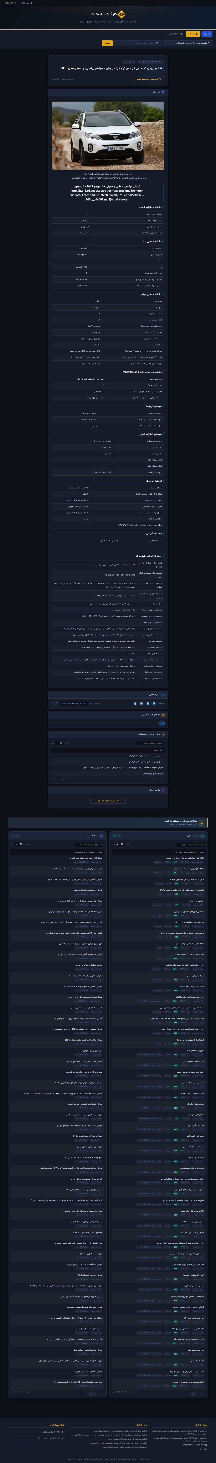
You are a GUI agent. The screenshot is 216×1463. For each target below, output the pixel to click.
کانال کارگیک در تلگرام (51, 1432)
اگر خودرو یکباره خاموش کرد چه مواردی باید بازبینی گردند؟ (78, 1082)
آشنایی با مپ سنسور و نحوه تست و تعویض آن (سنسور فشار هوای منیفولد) (71, 922)
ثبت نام (192, 33)
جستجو (107, 43)
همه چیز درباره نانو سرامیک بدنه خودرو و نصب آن (82, 1211)
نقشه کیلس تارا (197, 1360)
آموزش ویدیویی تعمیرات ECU (90, 1275)
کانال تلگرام (9, 3)
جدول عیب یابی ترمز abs (193, 1221)
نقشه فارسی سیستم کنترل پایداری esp (188, 1328)
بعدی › (193, 1394)
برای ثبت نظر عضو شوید (107, 800)
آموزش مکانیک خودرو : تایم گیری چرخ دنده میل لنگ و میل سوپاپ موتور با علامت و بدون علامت (63, 1093)
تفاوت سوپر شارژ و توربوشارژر (192, 1211)
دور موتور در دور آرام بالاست (192, 1093)
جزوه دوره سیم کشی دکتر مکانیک (190, 997)
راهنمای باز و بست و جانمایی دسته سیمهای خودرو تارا (182, 933)
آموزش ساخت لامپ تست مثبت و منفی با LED (83, 1040)
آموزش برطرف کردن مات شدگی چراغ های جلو (84, 1264)
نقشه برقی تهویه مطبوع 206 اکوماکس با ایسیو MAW (182, 890)
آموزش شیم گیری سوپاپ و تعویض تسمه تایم (83, 1114)
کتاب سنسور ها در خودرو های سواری (188, 1382)
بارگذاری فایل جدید (172, 33)
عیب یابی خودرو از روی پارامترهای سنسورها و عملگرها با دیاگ (77, 868)
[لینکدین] (141, 703)
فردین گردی (156, 905)
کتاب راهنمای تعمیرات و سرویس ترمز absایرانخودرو (182, 1179)
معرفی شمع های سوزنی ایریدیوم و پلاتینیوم (84, 1307)
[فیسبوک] (135, 703)
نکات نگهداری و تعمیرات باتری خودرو (188, 868)
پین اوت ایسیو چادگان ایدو (192, 1285)
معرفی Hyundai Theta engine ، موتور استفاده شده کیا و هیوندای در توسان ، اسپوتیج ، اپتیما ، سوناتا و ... (122, 767)
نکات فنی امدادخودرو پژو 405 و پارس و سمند (185, 858)
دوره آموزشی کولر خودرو (92, 1050)
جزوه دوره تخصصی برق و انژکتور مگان (188, 1339)
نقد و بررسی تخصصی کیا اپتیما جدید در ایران (146, 761)
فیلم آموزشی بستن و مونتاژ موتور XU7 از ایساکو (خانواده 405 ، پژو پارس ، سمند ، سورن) (66, 1200)
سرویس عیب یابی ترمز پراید (192, 1232)
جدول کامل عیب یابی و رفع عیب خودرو (86, 858)
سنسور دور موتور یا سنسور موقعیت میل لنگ (84, 1189)
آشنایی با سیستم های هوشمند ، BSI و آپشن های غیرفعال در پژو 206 (74, 1339)
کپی (54, 703)
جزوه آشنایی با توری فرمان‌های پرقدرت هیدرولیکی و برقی (180, 1243)
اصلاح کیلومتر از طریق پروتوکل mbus (188, 1307)
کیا (161, 723)
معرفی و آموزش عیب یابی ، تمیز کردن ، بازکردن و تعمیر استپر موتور (75, 879)
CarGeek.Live (194, 1438)
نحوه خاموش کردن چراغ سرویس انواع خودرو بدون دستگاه (78, 1243)
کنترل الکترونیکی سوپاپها (193, 1275)
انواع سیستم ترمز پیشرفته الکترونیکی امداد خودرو (183, 1200)
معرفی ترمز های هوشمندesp (192, 1168)
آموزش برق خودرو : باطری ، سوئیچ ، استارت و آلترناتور (80, 943)
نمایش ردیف (60, 743)
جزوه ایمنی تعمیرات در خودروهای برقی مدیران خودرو (182, 1029)
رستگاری (156, 862)
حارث (157, 1044)
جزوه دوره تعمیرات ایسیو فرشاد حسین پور (186, 1253)
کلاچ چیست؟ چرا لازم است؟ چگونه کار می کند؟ (83, 1157)
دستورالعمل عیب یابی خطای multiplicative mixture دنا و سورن (177, 1018)
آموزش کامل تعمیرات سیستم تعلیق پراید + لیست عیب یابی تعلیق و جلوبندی (70, 1360)
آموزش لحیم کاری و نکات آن (91, 1253)
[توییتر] (147, 703)
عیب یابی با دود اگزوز (195, 1136)
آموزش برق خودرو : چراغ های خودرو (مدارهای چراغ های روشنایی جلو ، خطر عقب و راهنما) (66, 1285)
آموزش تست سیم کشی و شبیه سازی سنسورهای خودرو (79, 1125)
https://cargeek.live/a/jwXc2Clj (74, 703)
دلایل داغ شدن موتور (195, 1114)
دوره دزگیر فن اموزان (195, 975)
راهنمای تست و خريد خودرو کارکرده (87, 1232)
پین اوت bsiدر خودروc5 (194, 1318)
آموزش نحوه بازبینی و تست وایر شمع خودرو (84, 1061)
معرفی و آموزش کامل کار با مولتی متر (87, 1371)
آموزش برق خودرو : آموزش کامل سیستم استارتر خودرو (80, 954)
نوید (159, 894)
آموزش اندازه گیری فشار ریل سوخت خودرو (85, 1104)
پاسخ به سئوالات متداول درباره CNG (87, 1136)
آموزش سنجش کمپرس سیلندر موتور (87, 1350)
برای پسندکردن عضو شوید (147, 79)
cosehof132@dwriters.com (147, 1001)
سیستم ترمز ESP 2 (196, 1157)
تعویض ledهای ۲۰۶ (195, 1050)
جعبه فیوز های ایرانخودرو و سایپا (190, 1072)
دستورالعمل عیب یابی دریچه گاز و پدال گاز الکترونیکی (182, 1007)
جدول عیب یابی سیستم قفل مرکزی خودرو (85, 997)
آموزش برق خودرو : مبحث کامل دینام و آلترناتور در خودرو (79, 901)
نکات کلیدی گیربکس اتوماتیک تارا (190, 943)
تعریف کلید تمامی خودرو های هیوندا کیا (187, 1296)
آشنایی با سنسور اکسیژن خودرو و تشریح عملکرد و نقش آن (78, 1018)
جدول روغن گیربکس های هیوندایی (189, 1189)
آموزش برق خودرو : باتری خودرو (89, 1146)
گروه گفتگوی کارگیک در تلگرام (48, 1438)
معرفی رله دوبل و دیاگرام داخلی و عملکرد (85, 975)
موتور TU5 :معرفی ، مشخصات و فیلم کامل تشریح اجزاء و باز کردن (75, 911)
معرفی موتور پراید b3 (195, 1104)
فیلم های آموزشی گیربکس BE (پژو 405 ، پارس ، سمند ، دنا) (78, 1382)
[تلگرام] (154, 703)
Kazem (156, 873)
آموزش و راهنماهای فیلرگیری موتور (88, 890)
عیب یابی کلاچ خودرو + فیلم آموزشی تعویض (84, 1072)
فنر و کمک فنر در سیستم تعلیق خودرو (86, 1007)
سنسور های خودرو (196, 901)
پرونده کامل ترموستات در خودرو (89, 965)
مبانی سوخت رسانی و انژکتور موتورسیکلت (187, 879)
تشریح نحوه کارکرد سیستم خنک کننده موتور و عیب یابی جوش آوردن (74, 933)
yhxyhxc (155, 969)
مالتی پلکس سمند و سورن (193, 1082)
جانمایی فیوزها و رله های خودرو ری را (189, 911)
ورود (205, 33)
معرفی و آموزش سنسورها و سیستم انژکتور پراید (83, 986)
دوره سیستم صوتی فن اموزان (192, 986)
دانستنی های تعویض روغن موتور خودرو (187, 1264)
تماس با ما (203, 1449)
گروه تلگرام (25, 3)
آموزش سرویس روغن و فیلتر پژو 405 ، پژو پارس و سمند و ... (77, 1029)
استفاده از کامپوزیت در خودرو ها (190, 1040)
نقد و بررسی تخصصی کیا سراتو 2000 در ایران (146, 755)
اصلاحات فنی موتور (196, 1125)
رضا (159, 937)
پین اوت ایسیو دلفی (195, 1350)
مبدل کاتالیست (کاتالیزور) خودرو (89, 1328)
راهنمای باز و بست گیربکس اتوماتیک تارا (187, 954)
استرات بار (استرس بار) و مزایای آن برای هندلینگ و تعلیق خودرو (76, 1318)
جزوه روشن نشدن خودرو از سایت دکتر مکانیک (185, 965)
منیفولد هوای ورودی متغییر (152, 773)
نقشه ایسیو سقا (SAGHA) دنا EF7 (189, 922)
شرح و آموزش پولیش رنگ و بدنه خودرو (86, 1179)
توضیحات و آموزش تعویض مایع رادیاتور (86, 1221)
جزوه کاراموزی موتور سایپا (193, 1061)
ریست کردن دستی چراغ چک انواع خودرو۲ (187, 1371)
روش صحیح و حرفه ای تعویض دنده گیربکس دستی (81, 1296)
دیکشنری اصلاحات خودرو (193, 1146)
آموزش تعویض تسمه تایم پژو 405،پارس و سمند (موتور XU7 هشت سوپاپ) (71, 1168)
